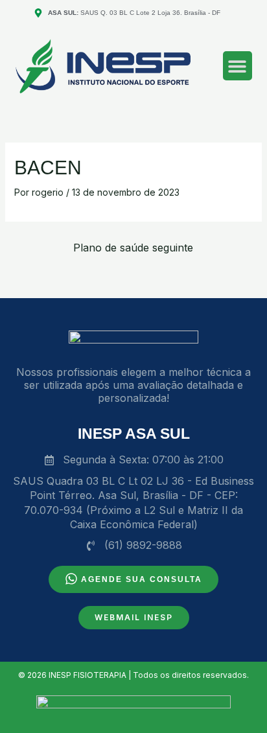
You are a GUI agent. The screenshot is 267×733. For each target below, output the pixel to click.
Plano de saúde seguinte (133, 247)
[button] (237, 65)
